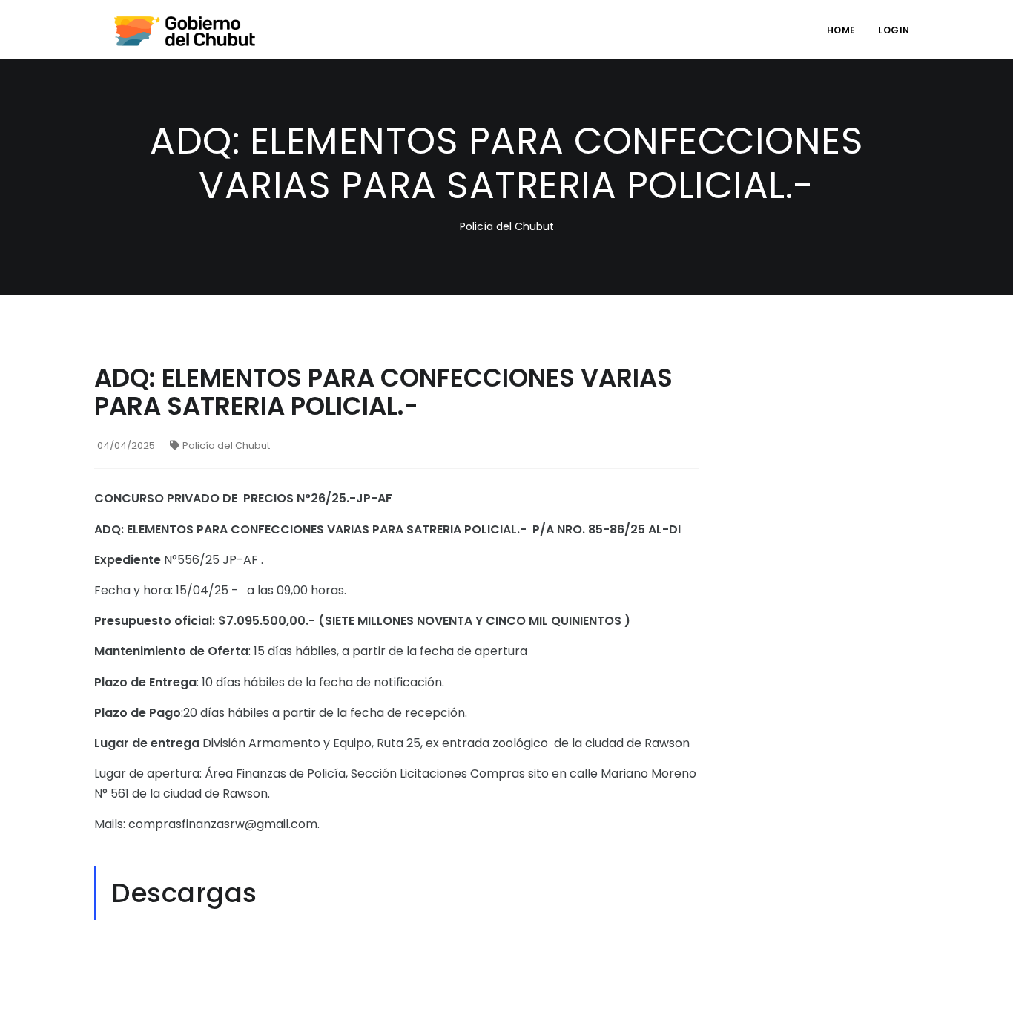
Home (841, 30)
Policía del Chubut (226, 445)
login (894, 30)
